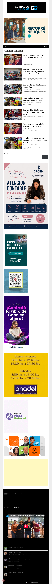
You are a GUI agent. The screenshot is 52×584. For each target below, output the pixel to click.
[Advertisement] (26, 472)
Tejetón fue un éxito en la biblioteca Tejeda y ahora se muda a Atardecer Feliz (33, 71)
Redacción (38, 62)
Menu (45, 46)
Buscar (6, 153)
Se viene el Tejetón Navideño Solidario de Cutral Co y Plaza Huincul (34, 112)
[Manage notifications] (3, 580)
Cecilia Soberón (39, 76)
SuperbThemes (34, 582)
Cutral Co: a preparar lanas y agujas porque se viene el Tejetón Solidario (35, 140)
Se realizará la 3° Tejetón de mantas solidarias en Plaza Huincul (33, 57)
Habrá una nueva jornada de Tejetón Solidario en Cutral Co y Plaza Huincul (35, 126)
